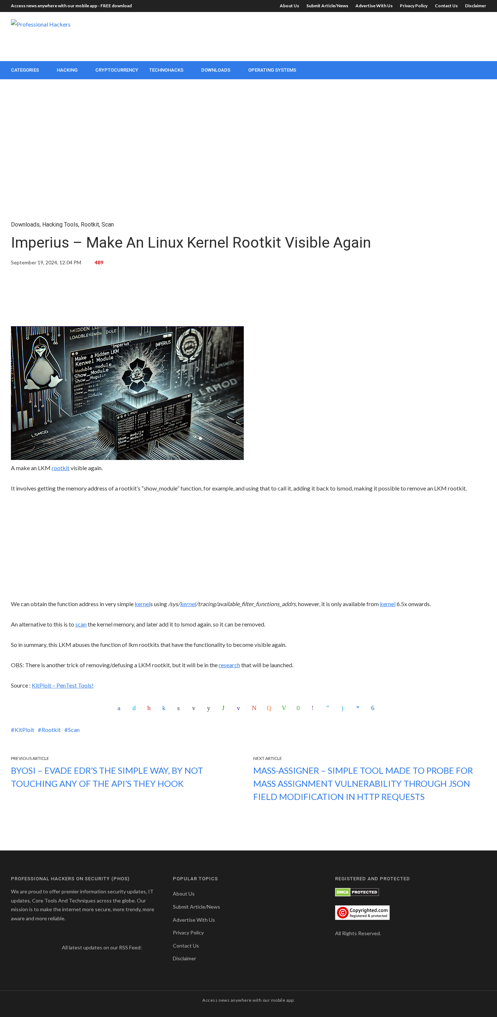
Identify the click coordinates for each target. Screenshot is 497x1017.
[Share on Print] (180, 707)
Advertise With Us (374, 5)
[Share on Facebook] (120, 707)
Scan (108, 224)
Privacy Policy (414, 5)
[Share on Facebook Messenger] (359, 707)
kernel (142, 603)
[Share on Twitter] (135, 707)
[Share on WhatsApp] (225, 707)
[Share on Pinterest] (150, 707)
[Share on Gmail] (255, 707)
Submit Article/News (327, 5)
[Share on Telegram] (329, 707)
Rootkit (90, 224)
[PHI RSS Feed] (148, 947)
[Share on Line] (284, 707)
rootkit (60, 467)
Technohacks (166, 70)
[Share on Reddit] (210, 707)
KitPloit (24, 729)
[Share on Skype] (344, 707)
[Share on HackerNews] (270, 707)
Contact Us (446, 5)
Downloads (215, 70)
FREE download (116, 5)
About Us (289, 5)
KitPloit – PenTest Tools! (63, 685)
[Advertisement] (353, 35)
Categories (25, 70)
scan (81, 624)
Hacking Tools (60, 224)
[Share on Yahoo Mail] (240, 707)
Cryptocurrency (116, 70)
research (229, 664)
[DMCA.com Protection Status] (357, 891)
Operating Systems (272, 70)
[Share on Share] (374, 707)
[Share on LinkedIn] (165, 707)
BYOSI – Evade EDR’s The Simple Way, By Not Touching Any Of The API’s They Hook (107, 777)
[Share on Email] (195, 707)
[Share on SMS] (299, 707)
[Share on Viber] (314, 707)
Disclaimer (475, 5)
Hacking (67, 70)
